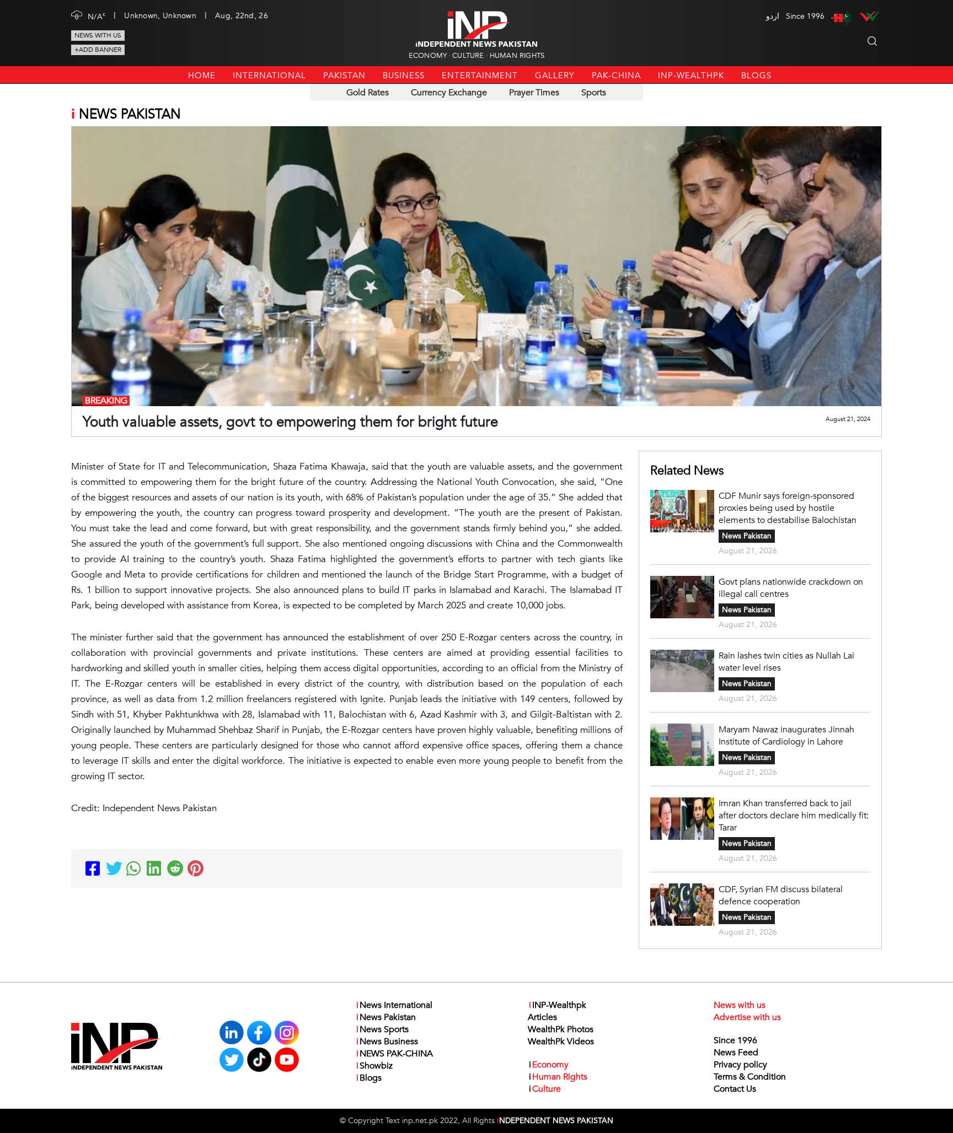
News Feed (736, 1052)
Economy (428, 56)
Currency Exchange (449, 93)
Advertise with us (747, 1017)
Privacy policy (740, 1065)
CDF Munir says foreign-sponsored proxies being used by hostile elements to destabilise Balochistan (787, 508)
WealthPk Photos (560, 1029)
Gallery (555, 75)
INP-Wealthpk (691, 75)
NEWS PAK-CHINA (394, 1054)
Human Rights (517, 56)
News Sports (382, 1029)
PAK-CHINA (616, 75)
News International (394, 1005)
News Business (387, 1041)
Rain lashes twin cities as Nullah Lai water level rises (786, 662)
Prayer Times (534, 93)
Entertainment (480, 75)
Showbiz (374, 1066)
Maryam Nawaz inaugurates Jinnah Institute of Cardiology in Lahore (786, 736)
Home (202, 75)
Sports (593, 93)
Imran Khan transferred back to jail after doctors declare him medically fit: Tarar (794, 815)
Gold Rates (367, 93)
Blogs (756, 75)
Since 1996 (735, 1040)
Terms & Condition (750, 1077)
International (269, 75)
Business (404, 75)
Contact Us (735, 1089)
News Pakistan (747, 536)
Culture (468, 56)
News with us (97, 35)
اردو (772, 16)
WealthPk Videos (561, 1041)
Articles (542, 1017)
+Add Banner (97, 49)
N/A (96, 16)
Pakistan (344, 75)
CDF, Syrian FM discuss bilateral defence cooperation (781, 895)
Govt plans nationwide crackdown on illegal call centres (791, 588)
